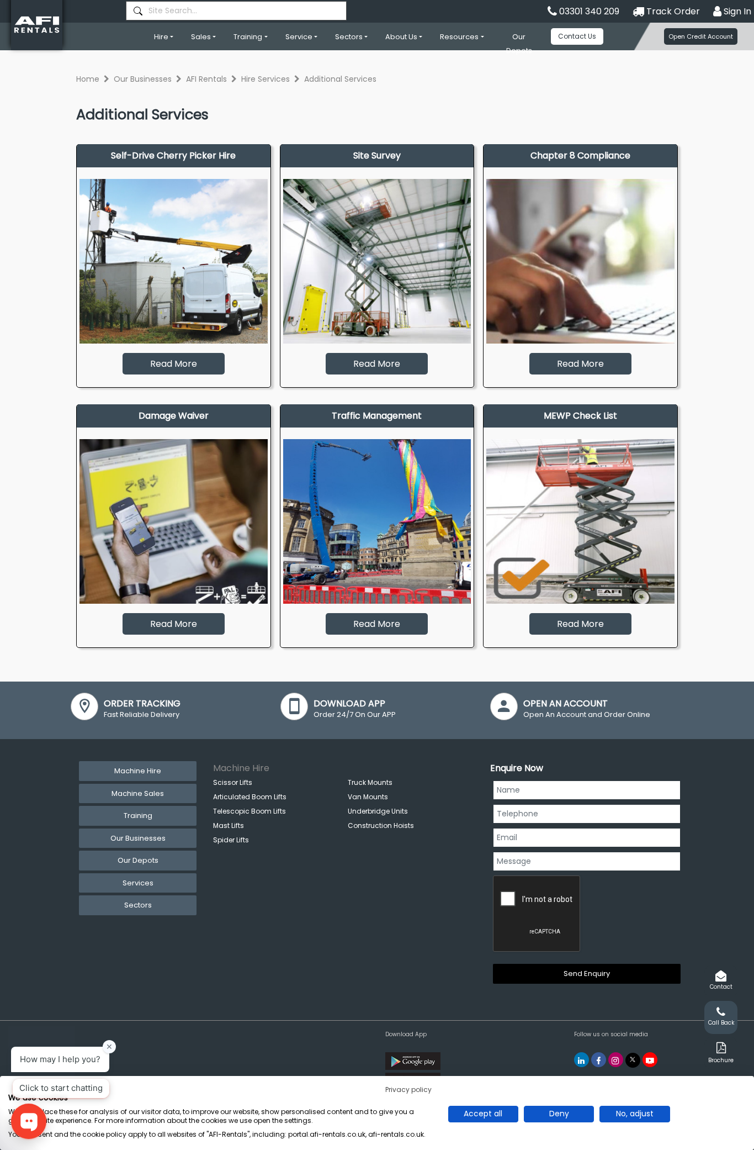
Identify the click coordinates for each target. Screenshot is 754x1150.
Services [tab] (138, 883)
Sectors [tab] (138, 905)
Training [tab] (138, 815)
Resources (459, 36)
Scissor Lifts (232, 782)
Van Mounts (368, 796)
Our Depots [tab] (138, 860)
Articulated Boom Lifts (249, 796)
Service (298, 36)
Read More (173, 363)
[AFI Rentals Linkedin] (581, 1059)
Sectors (349, 36)
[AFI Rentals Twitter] (632, 1060)
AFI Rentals (206, 79)
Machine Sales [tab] (137, 793)
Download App (406, 1034)
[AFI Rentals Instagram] (615, 1059)
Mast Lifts (228, 825)
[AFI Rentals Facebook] (598, 1059)
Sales (201, 36)
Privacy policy (408, 1089)
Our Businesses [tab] (138, 838)
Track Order (672, 11)
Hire (161, 36)
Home (87, 79)
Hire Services (265, 79)
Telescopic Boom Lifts (249, 811)
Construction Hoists (381, 825)
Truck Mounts (370, 782)
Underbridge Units (378, 811)
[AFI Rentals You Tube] (650, 1059)
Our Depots (519, 43)
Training (247, 36)
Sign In (736, 11)
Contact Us (577, 36)
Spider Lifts (231, 840)
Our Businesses (143, 79)
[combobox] (236, 10)
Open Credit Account (700, 36)
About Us (401, 36)
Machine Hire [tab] (137, 771)
